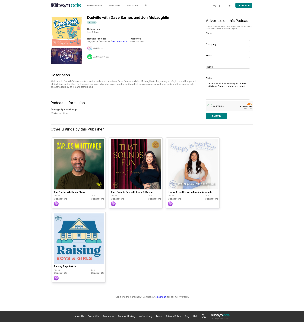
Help (195, 316)
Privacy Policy (173, 316)
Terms (159, 316)
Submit (216, 115)
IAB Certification (119, 41)
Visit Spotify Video (101, 57)
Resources (108, 316)
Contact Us (93, 316)
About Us (79, 316)
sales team (161, 296)
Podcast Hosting (126, 316)
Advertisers (114, 5)
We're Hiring (145, 316)
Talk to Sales (244, 5)
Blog (187, 316)
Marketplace (93, 5)
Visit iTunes (98, 48)
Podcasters (132, 5)
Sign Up (217, 5)
